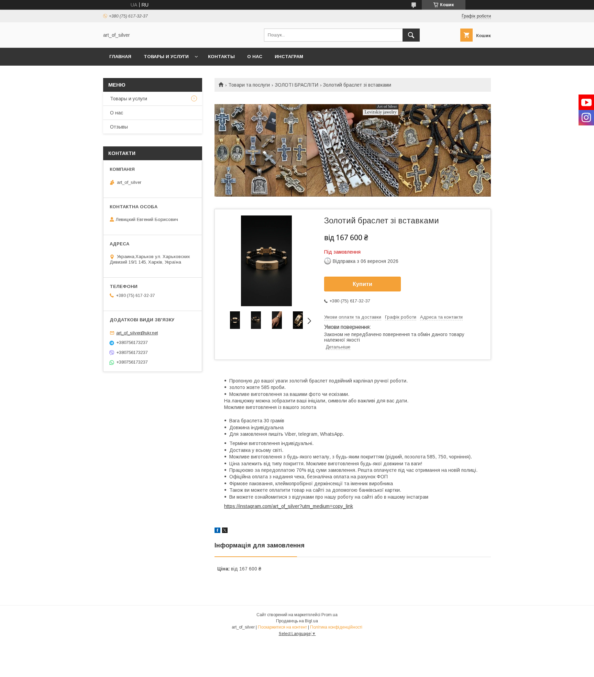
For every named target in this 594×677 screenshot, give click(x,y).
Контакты (221, 56)
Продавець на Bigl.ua (297, 621)
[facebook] (217, 531)
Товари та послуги (249, 85)
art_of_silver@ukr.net (137, 332)
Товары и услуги (166, 56)
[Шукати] (411, 35)
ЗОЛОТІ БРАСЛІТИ (296, 85)
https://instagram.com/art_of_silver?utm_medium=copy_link (288, 506)
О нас (254, 56)
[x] (225, 531)
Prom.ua (329, 614)
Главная (120, 56)
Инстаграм (289, 56)
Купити (362, 284)
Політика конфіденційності (336, 627)
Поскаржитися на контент (282, 627)
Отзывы (119, 127)
